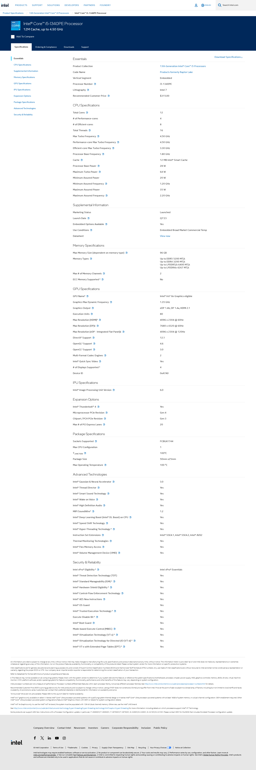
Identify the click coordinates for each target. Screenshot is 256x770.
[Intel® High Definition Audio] (104, 505)
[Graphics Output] (92, 308)
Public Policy (160, 727)
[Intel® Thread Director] (98, 487)
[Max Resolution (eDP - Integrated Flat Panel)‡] (123, 331)
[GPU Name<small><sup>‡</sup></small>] (87, 296)
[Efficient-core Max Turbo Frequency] (113, 148)
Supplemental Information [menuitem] (26, 71)
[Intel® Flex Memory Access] (103, 547)
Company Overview (43, 727)
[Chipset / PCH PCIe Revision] (105, 418)
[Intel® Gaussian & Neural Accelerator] (113, 481)
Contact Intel (64, 727)
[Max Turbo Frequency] (98, 136)
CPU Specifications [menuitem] (22, 64)
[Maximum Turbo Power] (99, 172)
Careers (105, 727)
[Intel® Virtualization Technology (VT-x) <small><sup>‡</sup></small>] (117, 635)
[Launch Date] (88, 218)
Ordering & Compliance (46, 47)
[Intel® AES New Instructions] (104, 599)
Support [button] (37, 5)
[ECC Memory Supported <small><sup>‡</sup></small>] (102, 279)
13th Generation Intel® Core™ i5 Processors (183, 66)
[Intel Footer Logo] (17, 742)
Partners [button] (89, 5)
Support (85, 47)
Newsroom (79, 727)
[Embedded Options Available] (106, 224)
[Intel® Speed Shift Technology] (107, 523)
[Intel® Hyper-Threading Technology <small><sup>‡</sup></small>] (113, 529)
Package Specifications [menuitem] (24, 102)
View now (165, 236)
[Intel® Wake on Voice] (97, 499)
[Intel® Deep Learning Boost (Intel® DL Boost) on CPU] (130, 517)
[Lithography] (88, 90)
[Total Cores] (87, 112)
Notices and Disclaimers (86, 755)
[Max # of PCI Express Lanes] (104, 424)
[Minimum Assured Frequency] (106, 183)
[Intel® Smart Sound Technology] (108, 493)
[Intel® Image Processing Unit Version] (113, 390)
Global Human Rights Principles (215, 755)
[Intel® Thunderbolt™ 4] (98, 406)
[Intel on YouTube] (56, 738)
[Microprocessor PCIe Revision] (106, 412)
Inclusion (146, 727)
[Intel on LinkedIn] (49, 738)
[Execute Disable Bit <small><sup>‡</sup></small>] (97, 617)
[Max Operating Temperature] (105, 465)
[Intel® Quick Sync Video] (100, 361)
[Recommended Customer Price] (108, 96)
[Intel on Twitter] (42, 738)
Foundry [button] (105, 5)
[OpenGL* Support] (94, 343)
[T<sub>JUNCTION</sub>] (85, 453)
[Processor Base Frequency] (103, 154)
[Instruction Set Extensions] (102, 535)
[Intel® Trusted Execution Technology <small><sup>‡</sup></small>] (115, 611)
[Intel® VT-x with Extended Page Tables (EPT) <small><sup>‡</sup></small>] (124, 646)
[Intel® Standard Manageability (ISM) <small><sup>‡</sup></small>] (114, 581)
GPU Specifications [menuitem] (22, 83)
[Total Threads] (89, 130)
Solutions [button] (53, 5)
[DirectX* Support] (93, 337)
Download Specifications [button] (228, 57)
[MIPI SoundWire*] (93, 511)
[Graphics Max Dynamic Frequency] (111, 302)
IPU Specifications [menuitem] (22, 89)
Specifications (21, 46)
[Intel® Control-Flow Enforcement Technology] (122, 593)
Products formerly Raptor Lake (176, 72)
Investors (93, 727)
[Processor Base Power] (98, 166)
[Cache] (81, 160)
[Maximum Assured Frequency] (106, 195)
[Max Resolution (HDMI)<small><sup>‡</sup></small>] (99, 320)
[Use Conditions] (91, 230)
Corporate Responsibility (125, 727)
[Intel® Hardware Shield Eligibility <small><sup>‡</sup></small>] (111, 587)
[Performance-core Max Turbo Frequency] (118, 142)
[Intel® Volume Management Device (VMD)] (119, 553)
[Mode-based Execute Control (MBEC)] (114, 629)
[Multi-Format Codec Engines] (105, 355)
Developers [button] (72, 5)
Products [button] (21, 5)
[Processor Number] (95, 84)
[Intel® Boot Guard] (93, 623)
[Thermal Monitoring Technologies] (110, 541)
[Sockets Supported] (95, 441)
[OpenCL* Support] (94, 349)
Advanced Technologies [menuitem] (25, 108)
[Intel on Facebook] (34, 738)
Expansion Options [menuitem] (22, 96)
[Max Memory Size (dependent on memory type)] (126, 252)
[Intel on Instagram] (64, 738)
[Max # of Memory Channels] (103, 273)
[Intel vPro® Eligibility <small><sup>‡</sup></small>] (98, 569)
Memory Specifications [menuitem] (24, 77)
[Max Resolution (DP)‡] (97, 326)
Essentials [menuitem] (18, 58)
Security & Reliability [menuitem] (23, 114)
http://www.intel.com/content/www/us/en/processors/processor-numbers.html (175, 684)
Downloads (69, 47)
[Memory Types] (91, 258)
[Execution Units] (91, 314)
